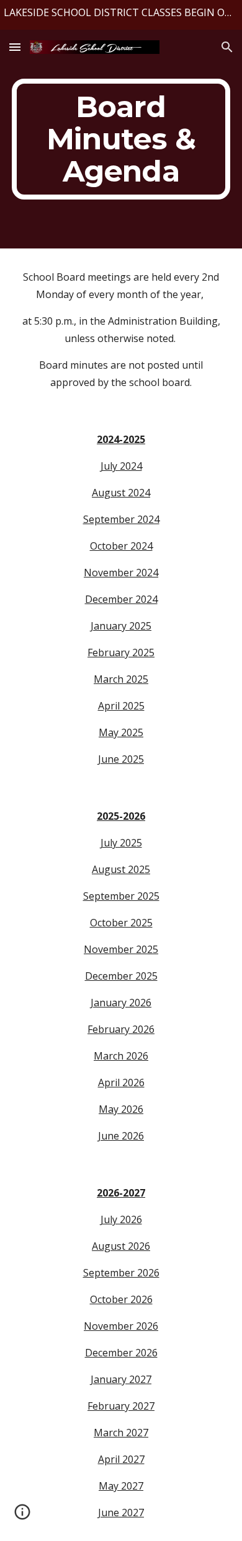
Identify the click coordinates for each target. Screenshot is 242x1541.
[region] (121, 15)
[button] (15, 47)
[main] (121, 139)
